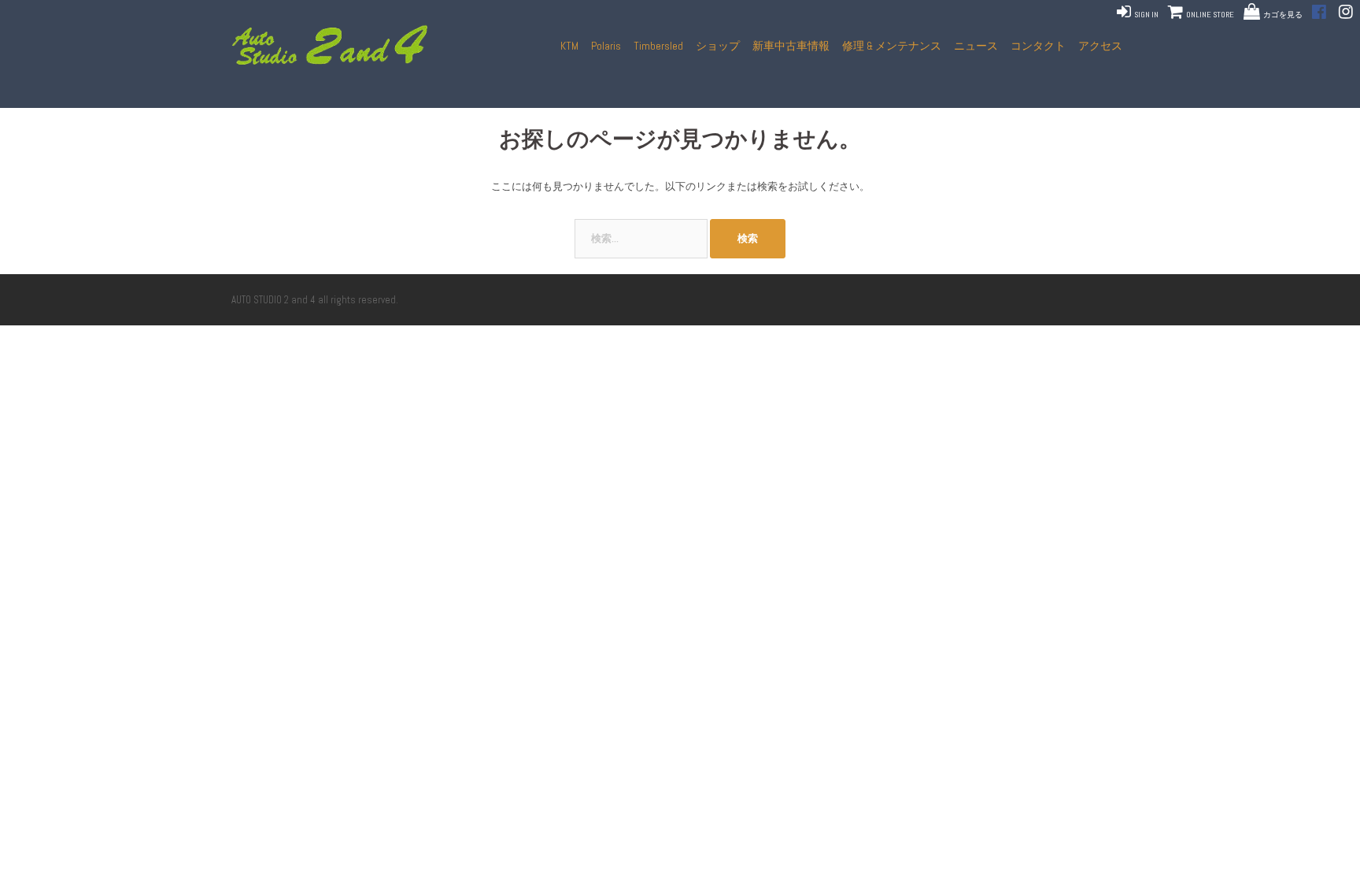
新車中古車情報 (791, 46)
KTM (569, 46)
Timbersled (658, 46)
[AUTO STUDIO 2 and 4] (334, 45)
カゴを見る (1283, 14)
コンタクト (1038, 46)
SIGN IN (1146, 14)
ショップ (718, 46)
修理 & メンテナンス (891, 46)
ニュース (976, 46)
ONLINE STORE (1209, 14)
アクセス (1100, 46)
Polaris (606, 46)
